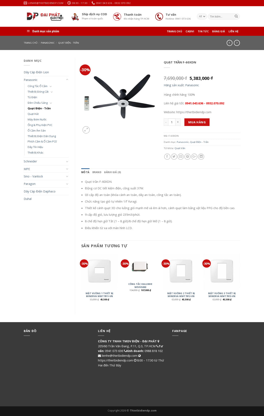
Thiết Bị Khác (35, 152)
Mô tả (85, 172)
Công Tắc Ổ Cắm (37, 86)
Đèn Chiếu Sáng (38, 103)
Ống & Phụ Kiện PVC (40, 125)
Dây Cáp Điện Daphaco (39, 191)
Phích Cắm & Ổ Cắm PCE (42, 141)
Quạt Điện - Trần (68, 42)
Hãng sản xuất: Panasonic (181, 85)
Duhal (28, 199)
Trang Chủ (174, 31)
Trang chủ (30, 42)
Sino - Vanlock (33, 176)
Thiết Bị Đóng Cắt (38, 91)
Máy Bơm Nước (37, 119)
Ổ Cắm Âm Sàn (37, 130)
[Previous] (81, 280)
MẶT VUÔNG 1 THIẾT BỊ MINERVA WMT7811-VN (99, 295)
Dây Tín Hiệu (35, 147)
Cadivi (190, 31)
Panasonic (48, 42)
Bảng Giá (218, 31)
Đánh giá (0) (112, 172)
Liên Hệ (234, 31)
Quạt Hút (33, 114)
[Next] (240, 280)
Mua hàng (197, 122)
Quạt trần (179, 148)
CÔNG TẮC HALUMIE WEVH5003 (140, 285)
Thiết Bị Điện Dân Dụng (42, 136)
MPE (27, 169)
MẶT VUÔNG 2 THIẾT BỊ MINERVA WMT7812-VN (181, 295)
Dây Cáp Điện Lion (36, 72)
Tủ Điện (32, 97)
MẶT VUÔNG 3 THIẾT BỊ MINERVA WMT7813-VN (222, 295)
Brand (96, 172)
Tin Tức (203, 31)
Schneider (30, 161)
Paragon (29, 184)
